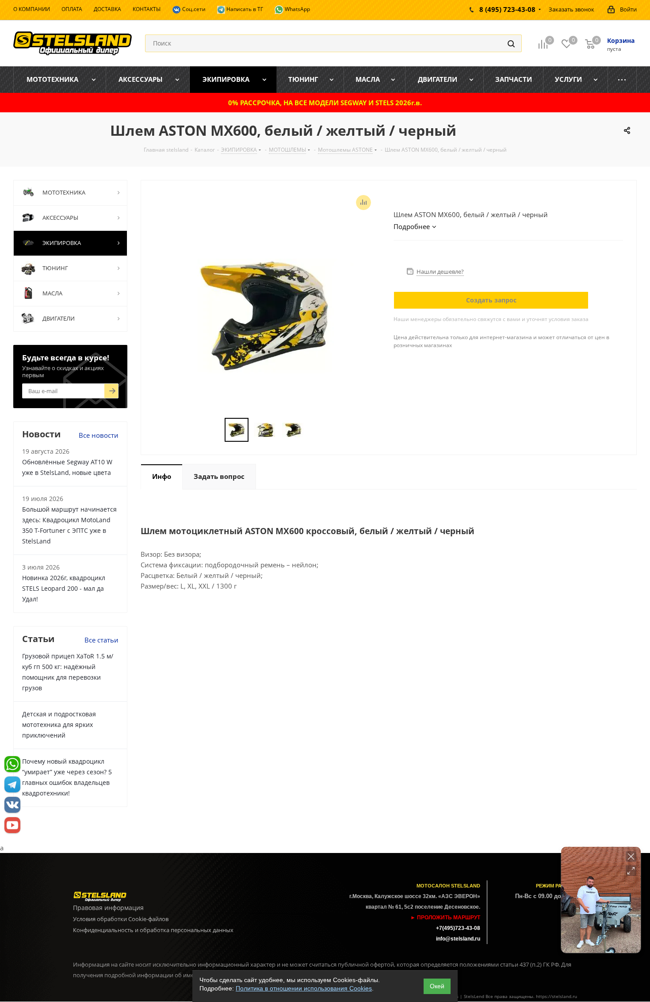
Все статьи (101, 639)
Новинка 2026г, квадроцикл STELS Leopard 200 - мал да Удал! (63, 588)
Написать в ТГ (244, 9)
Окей (437, 986)
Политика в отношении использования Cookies (304, 988)
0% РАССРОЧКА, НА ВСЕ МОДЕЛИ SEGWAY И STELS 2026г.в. (325, 102)
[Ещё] (622, 79)
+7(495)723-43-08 (458, 928)
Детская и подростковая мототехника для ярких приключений (59, 724)
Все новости (99, 435)
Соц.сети (193, 9)
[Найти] (511, 43)
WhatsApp (296, 9)
